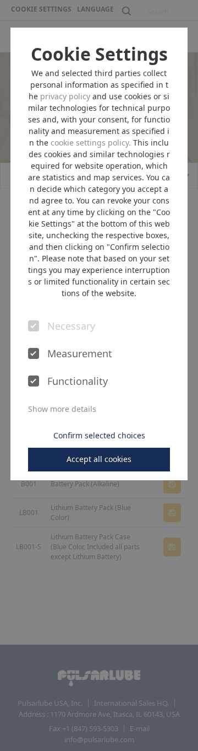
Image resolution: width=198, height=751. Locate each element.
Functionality (77, 381)
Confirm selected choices (99, 435)
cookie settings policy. (91, 142)
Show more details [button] (62, 409)
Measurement (79, 354)
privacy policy (65, 96)
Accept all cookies (99, 459)
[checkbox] (33, 325)
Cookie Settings (99, 54)
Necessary (71, 326)
